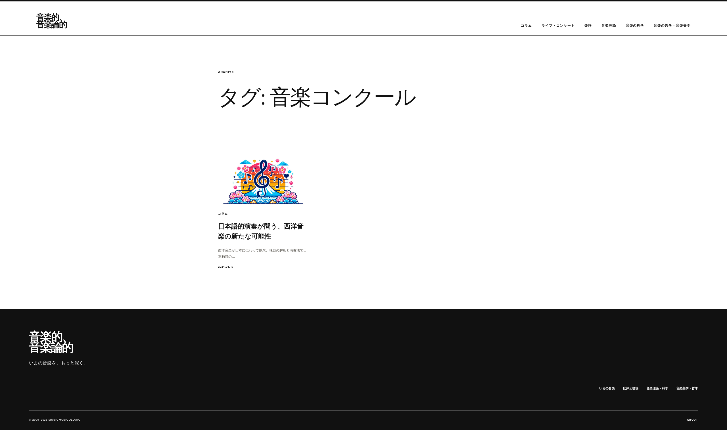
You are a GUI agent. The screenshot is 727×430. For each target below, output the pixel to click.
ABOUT (692, 419)
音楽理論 (608, 25)
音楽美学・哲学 (687, 388)
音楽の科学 (635, 25)
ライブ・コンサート (558, 25)
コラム (526, 25)
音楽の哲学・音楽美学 (672, 25)
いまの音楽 (607, 388)
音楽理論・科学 (657, 388)
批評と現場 (630, 388)
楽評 (588, 25)
